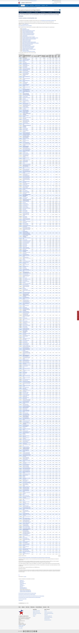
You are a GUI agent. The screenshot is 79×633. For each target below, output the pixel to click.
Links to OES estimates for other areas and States (25, 25)
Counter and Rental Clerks (26, 340)
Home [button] (19, 5)
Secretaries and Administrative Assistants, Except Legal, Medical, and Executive (26, 407)
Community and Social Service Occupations (28, 34)
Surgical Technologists (25, 224)
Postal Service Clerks (25, 393)
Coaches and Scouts (25, 197)
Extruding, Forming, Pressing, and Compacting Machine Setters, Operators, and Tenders (27, 521)
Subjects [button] (22, 5)
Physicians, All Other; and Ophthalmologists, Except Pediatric (26, 214)
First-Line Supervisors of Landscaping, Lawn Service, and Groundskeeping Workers (27, 301)
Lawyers (24, 162)
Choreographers (25, 198)
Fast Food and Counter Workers (26, 283)
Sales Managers (25, 62)
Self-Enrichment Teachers (26, 185)
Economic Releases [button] (37, 5)
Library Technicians (25, 190)
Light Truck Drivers (25, 537)
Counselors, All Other (25, 152)
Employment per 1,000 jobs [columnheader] (43, 56)
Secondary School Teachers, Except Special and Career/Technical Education (26, 174)
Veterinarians (24, 209)
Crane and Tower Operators (26, 543)
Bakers (23, 494)
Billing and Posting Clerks (26, 361)
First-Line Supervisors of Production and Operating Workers (26, 490)
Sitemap (45, 610)
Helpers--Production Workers (26, 526)
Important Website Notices (48, 617)
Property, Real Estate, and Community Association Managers (26, 85)
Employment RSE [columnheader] (39, 56)
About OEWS (50, 12)
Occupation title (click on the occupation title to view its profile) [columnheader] (27, 56)
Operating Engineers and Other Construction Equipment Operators (26, 432)
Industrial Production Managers (26, 68)
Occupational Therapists (26, 204)
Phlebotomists (24, 249)
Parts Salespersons (25, 341)
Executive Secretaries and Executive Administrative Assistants (26, 402)
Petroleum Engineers (25, 128)
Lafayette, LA (21, 584)
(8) (50, 101)
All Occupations (24, 28)
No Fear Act (34, 614)
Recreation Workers (25, 327)
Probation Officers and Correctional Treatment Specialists (26, 156)
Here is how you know (33, 0)
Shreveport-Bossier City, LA (23, 588)
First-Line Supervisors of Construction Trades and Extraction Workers (26, 426)
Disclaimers (46, 614)
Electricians (24, 434)
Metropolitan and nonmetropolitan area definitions (47, 20)
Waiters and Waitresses (25, 284)
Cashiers (24, 337)
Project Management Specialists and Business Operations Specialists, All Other (27, 106)
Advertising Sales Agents (26, 343)
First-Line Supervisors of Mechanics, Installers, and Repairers (26, 450)
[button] (58, 555)
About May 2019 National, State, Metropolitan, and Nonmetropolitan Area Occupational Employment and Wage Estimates (34, 557)
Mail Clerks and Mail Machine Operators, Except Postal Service (26, 411)
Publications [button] (32, 5)
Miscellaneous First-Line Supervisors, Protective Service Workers (27, 258)
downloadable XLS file (25, 24)
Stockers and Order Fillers (26, 550)
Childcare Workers (25, 326)
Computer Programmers (26, 119)
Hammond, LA (22, 582)
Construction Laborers (25, 430)
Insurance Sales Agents (25, 344)
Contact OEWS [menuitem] (57, 12)
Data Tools (27, 607)
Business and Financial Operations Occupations (28, 30)
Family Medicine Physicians (26, 212)
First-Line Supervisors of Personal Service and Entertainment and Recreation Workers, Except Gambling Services (26, 315)
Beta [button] (46, 5)
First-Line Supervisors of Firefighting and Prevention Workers (26, 255)
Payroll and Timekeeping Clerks (26, 364)
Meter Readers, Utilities (26, 392)
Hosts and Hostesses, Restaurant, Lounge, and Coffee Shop (27, 290)
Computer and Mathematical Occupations (27, 31)
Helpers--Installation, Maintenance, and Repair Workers (26, 485)
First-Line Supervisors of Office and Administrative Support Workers (26, 358)
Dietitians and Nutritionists (26, 201)
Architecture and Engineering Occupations (27, 32)
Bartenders (24, 282)
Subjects (23, 607)
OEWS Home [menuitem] (22, 12)
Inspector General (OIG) (36, 610)
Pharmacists (24, 202)
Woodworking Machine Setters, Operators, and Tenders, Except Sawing (27, 508)
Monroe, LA (21, 586)
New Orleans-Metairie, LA (23, 587)
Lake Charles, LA (22, 585)
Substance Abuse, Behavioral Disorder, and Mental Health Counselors (26, 151)
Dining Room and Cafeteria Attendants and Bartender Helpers (26, 286)
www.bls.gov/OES (21, 626)
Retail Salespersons (25, 342)
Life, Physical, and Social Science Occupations (28, 33)
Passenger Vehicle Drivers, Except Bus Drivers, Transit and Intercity (26, 539)
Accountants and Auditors (26, 107)
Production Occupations (25, 50)
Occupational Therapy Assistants (27, 240)
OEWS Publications (28, 12)
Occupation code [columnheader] (20, 56)
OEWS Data (36, 12)
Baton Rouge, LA (22, 581)
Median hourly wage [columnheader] (50, 56)
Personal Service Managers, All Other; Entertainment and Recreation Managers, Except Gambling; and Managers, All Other (26, 91)
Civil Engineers (24, 127)
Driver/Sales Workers (25, 534)
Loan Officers (24, 108)
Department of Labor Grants (37, 613)
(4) (50, 74)
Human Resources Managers (26, 71)
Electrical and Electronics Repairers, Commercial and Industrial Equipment (26, 458)
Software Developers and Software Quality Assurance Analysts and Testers (26, 121)
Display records (21, 54)
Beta (48, 607)
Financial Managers (25, 67)
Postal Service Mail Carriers (26, 394)
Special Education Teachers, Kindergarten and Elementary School (26, 179)
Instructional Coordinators (26, 191)
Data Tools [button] (27, 5)
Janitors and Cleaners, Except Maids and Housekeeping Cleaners (26, 303)
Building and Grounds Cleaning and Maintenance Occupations (26, 295)
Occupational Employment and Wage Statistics (31, 7)
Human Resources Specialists (26, 97)
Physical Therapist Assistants (26, 241)
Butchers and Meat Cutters (26, 495)
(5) (50, 214)
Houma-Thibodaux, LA (23, 583)
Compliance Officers (25, 96)
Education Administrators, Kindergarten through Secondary (26, 74)
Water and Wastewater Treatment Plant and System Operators (26, 511)
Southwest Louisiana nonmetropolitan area (25, 591)
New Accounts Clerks (25, 380)
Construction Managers (25, 72)
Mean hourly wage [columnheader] (53, 56)
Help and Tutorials (47, 618)
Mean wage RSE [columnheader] (59, 56)
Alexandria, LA (22, 580)
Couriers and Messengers (26, 387)
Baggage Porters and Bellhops (26, 325)
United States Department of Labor (57, 0)
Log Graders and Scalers (26, 421)
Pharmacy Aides (25, 246)
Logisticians (24, 98)
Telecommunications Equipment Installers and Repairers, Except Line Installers (27, 455)
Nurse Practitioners (25, 211)
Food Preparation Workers (26, 281)
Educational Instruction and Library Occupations (28, 36)
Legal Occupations (24, 35)
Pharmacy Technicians (25, 223)
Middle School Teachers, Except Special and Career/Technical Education (27, 172)
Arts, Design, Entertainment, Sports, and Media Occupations (27, 195)
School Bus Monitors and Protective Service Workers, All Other (26, 270)
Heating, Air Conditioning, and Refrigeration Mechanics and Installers (26, 472)
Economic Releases (39, 607)
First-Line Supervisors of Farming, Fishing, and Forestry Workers (26, 419)
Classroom (44, 607)
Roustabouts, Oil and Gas (26, 446)
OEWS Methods (43, 12)
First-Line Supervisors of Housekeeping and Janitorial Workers (26, 298)
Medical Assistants (25, 245)
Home (19, 607)
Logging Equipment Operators (26, 420)
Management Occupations (25, 29)
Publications (32, 607)
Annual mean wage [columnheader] (56, 56)
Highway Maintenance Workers (26, 439)
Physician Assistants (25, 203)
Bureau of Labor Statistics (21, 7)
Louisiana (25, 576)
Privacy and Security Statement (48, 613)
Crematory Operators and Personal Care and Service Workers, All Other (26, 329)
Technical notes (21, 600)
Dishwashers (24, 288)
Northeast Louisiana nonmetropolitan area (25, 590)
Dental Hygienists (25, 216)
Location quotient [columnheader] (47, 56)
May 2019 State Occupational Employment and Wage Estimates (27, 594)
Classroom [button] (43, 5)
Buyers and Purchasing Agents (26, 95)
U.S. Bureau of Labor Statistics (26, 2)
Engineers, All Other (25, 129)
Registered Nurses (25, 210)
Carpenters (24, 427)
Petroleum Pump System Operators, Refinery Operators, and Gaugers (27, 514)
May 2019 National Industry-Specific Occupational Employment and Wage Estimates (29, 597)
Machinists (24, 500)
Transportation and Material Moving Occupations (28, 51)
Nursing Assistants (25, 239)
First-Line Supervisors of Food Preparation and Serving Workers (26, 276)
